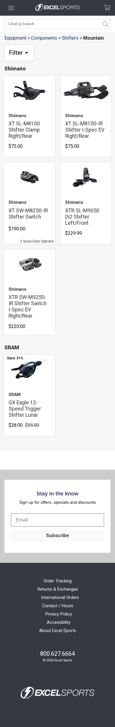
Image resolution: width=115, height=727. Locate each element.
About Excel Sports (57, 630)
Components (44, 38)
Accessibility (58, 622)
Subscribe (57, 535)
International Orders (60, 597)
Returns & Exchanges (57, 589)
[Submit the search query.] (106, 24)
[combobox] (57, 24)
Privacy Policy (58, 614)
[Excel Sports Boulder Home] (57, 8)
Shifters (70, 38)
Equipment (15, 38)
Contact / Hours (57, 605)
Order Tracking (58, 581)
